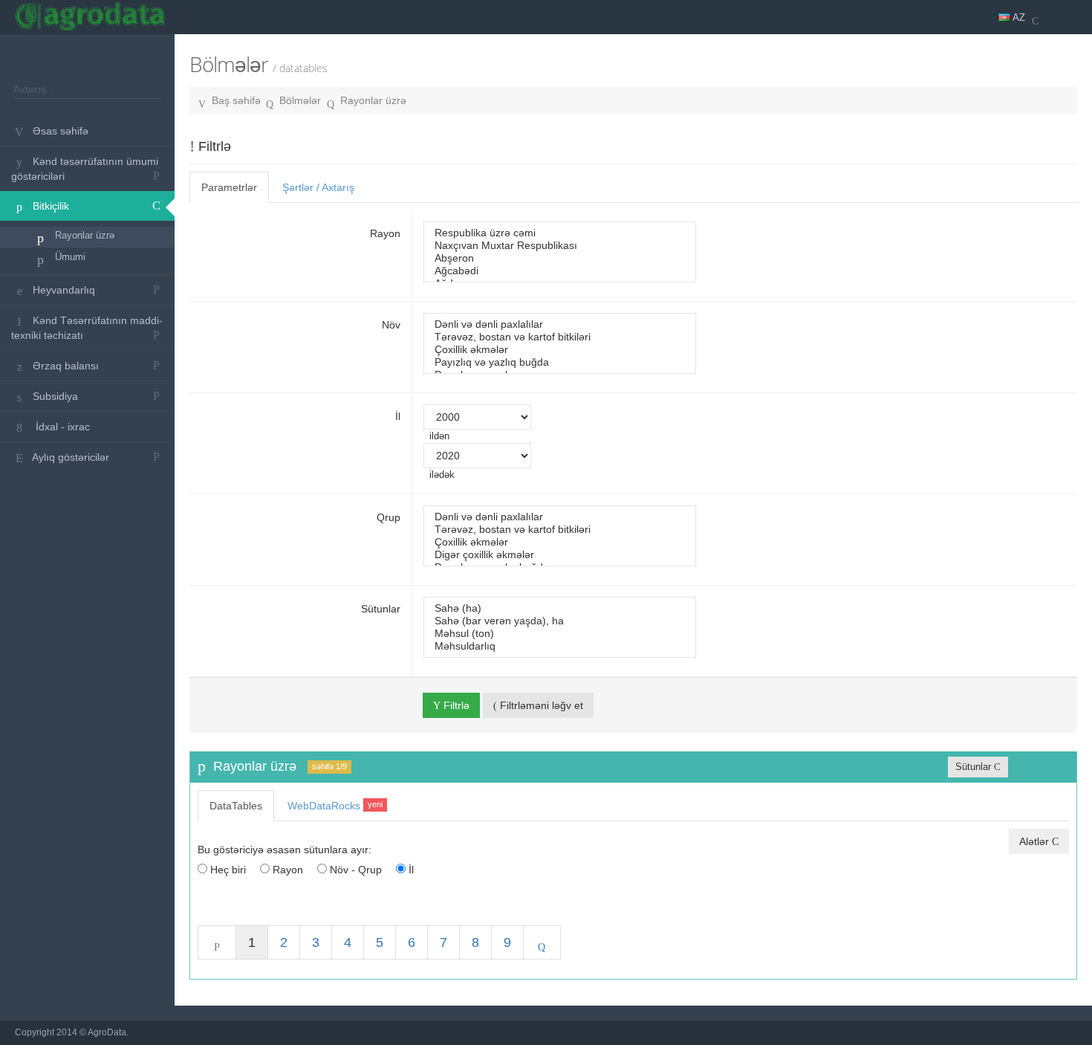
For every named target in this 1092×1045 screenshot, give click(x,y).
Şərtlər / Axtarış (318, 187)
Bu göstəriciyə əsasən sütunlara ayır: (284, 849)
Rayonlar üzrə (373, 100)
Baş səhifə (236, 100)
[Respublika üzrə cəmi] (559, 233)
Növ (391, 325)
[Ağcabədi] (559, 271)
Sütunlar (380, 609)
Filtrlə (455, 705)
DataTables (235, 806)
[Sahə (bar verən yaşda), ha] (559, 621)
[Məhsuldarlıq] (559, 646)
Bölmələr (300, 100)
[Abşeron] (559, 258)
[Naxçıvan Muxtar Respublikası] (559, 245)
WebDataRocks (335, 806)
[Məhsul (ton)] (559, 633)
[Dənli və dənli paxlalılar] (559, 324)
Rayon (385, 233)
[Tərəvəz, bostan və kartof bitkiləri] (559, 337)
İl (397, 416)
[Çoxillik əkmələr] (559, 349)
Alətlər (1035, 841)
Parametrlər (229, 187)
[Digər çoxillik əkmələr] (559, 555)
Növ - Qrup (354, 870)
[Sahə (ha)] (559, 608)
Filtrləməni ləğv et (540, 705)
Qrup (388, 517)
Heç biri (226, 870)
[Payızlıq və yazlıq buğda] (559, 362)
